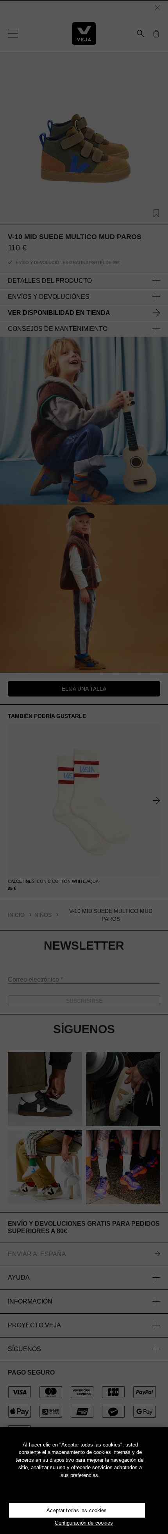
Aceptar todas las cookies (76, 1510)
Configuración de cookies (84, 1523)
